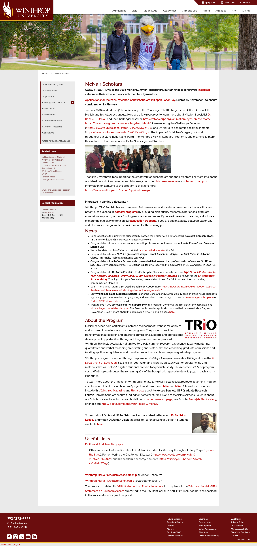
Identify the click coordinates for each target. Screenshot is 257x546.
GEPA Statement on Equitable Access (140, 486)
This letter (203, 89)
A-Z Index (236, 519)
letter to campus (196, 181)
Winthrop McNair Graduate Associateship (111, 475)
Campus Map (205, 522)
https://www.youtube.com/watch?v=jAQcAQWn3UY (118, 127)
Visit (134, 10)
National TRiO (48, 163)
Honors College (48, 177)
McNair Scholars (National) (53, 157)
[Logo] (27, 11)
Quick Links (229, 2)
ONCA (44, 174)
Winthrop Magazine (113, 390)
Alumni (170, 529)
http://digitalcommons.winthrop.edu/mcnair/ (130, 403)
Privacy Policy (237, 522)
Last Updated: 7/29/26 (10, 544)
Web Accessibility (239, 529)
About (206, 10)
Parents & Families (175, 522)
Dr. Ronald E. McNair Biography (104, 444)
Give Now (203, 532)
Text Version (237, 525)
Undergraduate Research (53, 180)
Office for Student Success (56, 141)
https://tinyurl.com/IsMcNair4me (109, 308)
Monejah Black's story (202, 399)
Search (246, 2)
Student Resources (52, 120)
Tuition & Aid (149, 10)
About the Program (52, 84)
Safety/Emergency (208, 529)
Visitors (170, 525)
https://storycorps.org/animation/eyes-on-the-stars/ (177, 119)
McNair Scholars (49, 210)
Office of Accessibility (209, 535)
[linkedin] (35, 537)
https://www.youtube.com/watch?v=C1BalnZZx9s (117, 132)
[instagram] (16, 537)
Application (48, 96)
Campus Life (189, 10)
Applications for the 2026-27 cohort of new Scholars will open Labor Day (130, 100)
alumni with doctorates (152, 250)
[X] (22, 537)
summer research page (157, 399)
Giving (246, 10)
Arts (234, 10)
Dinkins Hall (50, 212)
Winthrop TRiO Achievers (53, 160)
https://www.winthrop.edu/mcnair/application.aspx (117, 190)
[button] (19, 38)
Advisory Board (50, 90)
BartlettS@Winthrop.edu (200, 297)
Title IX (234, 535)
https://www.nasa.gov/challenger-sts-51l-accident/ (118, 123)
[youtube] (29, 537)
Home (45, 73)
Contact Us (48, 132)
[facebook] (10, 537)
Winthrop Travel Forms (52, 171)
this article (137, 390)
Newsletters (48, 114)
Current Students (175, 535)
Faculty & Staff (173, 532)
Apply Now (210, 2)
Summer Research (52, 126)
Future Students (174, 519)
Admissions (119, 10)
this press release (166, 181)
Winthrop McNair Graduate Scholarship (109, 480)
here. (100, 424)
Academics (169, 10)
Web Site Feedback (240, 532)
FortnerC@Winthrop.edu (104, 301)
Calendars (203, 519)
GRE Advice (48, 108)
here (172, 312)
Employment (205, 525)
